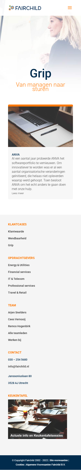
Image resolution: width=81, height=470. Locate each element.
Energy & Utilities (18, 265)
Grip (10, 245)
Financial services (19, 272)
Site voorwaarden (59, 460)
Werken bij (14, 339)
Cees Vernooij (17, 319)
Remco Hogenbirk (19, 326)
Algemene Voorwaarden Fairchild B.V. (45, 464)
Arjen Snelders (17, 312)
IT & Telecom (16, 278)
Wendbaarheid (17, 238)
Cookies (20, 464)
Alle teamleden (17, 333)
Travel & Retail (17, 292)
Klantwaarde (16, 231)
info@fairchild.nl (18, 366)
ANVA (16, 154)
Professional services (21, 285)
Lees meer (18, 193)
